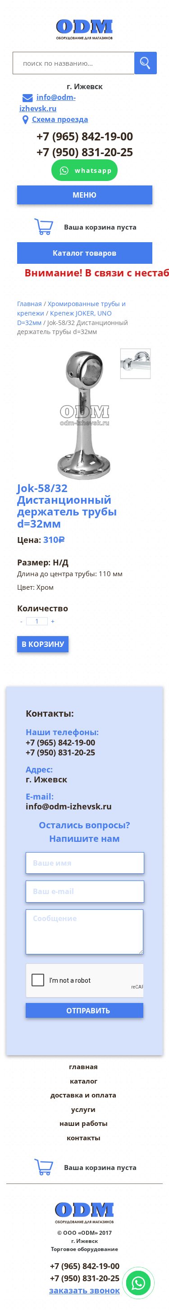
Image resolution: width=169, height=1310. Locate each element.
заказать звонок (84, 1290)
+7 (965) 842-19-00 (85, 136)
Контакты (83, 1137)
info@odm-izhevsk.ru (47, 102)
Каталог (83, 1080)
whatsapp (93, 170)
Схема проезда (60, 119)
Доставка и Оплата (83, 1094)
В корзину (43, 644)
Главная (29, 303)
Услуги (83, 1109)
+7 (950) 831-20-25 (85, 151)
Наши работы (83, 1123)
